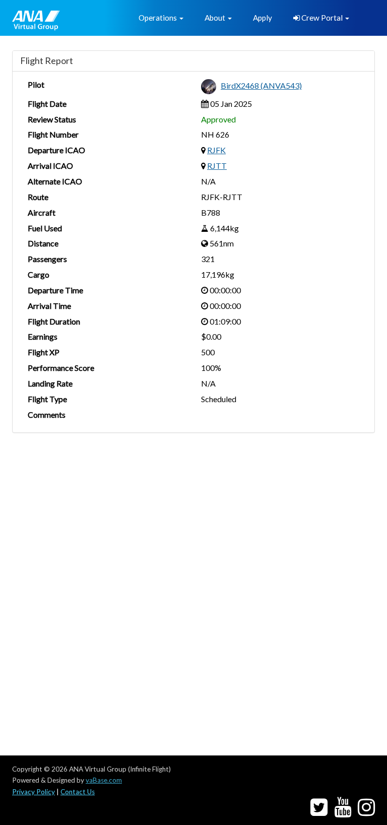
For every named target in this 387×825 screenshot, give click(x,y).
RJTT (217, 165)
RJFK (216, 150)
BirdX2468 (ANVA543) (261, 85)
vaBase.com (104, 780)
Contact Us (77, 792)
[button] (161, 18)
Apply (262, 17)
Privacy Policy (33, 792)
